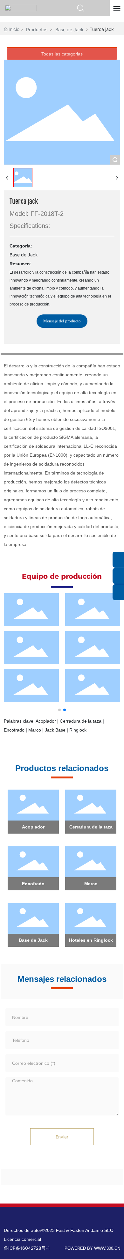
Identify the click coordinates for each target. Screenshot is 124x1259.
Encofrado (33, 883)
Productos (36, 29)
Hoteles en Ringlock (91, 940)
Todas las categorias (62, 53)
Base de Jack (69, 29)
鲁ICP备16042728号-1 (27, 1248)
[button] (59, 710)
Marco (91, 883)
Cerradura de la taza (91, 826)
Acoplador (33, 826)
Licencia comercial (22, 1239)
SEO (109, 1230)
